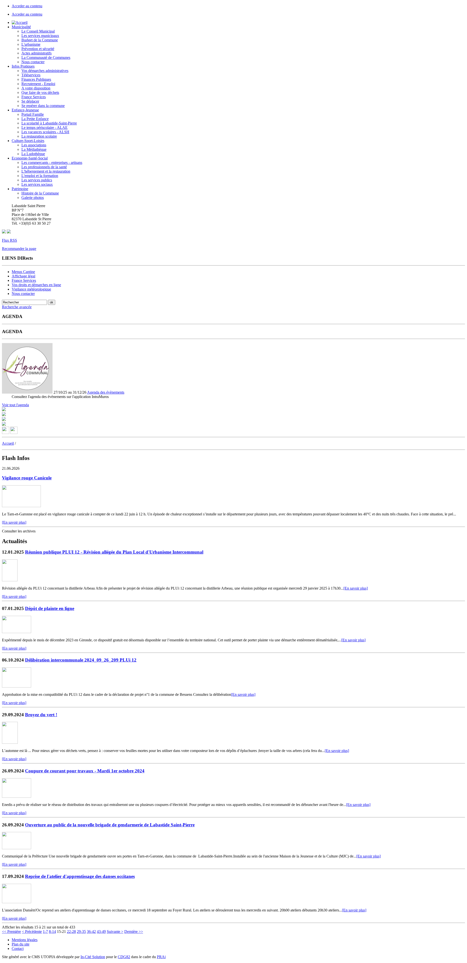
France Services (33, 97)
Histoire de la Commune (40, 193)
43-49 (101, 931)
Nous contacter (33, 62)
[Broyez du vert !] (10, 742)
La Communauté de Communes (45, 57)
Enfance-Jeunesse (25, 110)
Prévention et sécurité (37, 49)
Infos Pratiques (23, 66)
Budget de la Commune (39, 40)
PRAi (161, 957)
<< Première (11, 931)
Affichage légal (23, 276)
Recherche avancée (17, 307)
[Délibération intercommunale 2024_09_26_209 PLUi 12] (16, 686)
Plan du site (20, 944)
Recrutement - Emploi (38, 84)
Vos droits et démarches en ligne (36, 285)
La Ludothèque (33, 154)
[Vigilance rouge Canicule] (21, 506)
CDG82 (124, 957)
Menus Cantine (23, 272)
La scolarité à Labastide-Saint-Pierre (49, 123)
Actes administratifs (36, 53)
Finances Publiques (36, 79)
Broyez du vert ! (41, 714)
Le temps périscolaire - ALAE (44, 127)
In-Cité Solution (93, 957)
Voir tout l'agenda (15, 405)
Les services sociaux (37, 184)
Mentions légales (24, 940)
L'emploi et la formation (39, 176)
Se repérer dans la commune (43, 106)
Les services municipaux (40, 36)
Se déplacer (30, 101)
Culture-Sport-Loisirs (28, 141)
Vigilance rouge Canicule (27, 477)
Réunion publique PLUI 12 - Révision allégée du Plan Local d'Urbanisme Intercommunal (114, 552)
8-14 (52, 931)
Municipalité (21, 27)
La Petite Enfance (35, 119)
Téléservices (30, 75)
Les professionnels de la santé (44, 167)
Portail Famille (32, 114)
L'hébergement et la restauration (45, 171)
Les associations (33, 145)
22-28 (71, 931)
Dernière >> (133, 931)
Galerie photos (32, 197)
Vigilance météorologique (31, 289)
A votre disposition (35, 88)
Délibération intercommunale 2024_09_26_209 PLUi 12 (80, 660)
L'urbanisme (30, 44)
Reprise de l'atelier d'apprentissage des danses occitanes (80, 876)
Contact (18, 948)
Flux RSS (9, 240)
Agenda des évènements (105, 392)
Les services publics (36, 180)
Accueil (8, 443)
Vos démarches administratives (44, 71)
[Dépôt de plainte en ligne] (16, 632)
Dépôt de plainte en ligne (49, 608)
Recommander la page (19, 249)
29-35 (81, 931)
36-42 (91, 931)
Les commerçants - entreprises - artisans (51, 162)
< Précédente (32, 931)
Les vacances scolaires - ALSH (45, 132)
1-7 (45, 931)
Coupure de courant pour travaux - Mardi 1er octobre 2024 (84, 770)
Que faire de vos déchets (40, 92)
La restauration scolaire (39, 136)
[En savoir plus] (14, 522)
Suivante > (115, 931)
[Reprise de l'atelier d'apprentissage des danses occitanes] (16, 902)
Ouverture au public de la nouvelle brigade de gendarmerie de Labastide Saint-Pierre (110, 824)
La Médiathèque (33, 149)
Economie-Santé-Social (30, 158)
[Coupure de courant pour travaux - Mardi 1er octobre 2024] (16, 796)
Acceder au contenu (27, 6)
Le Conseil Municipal (38, 31)
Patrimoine (20, 189)
